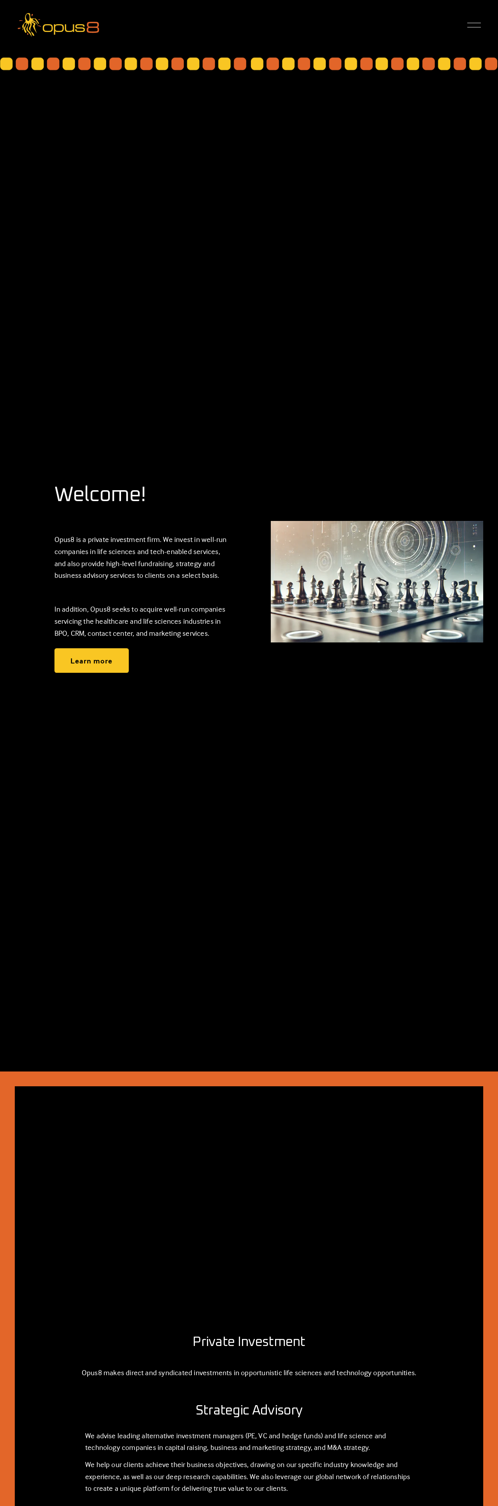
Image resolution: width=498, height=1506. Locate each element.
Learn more (91, 660)
